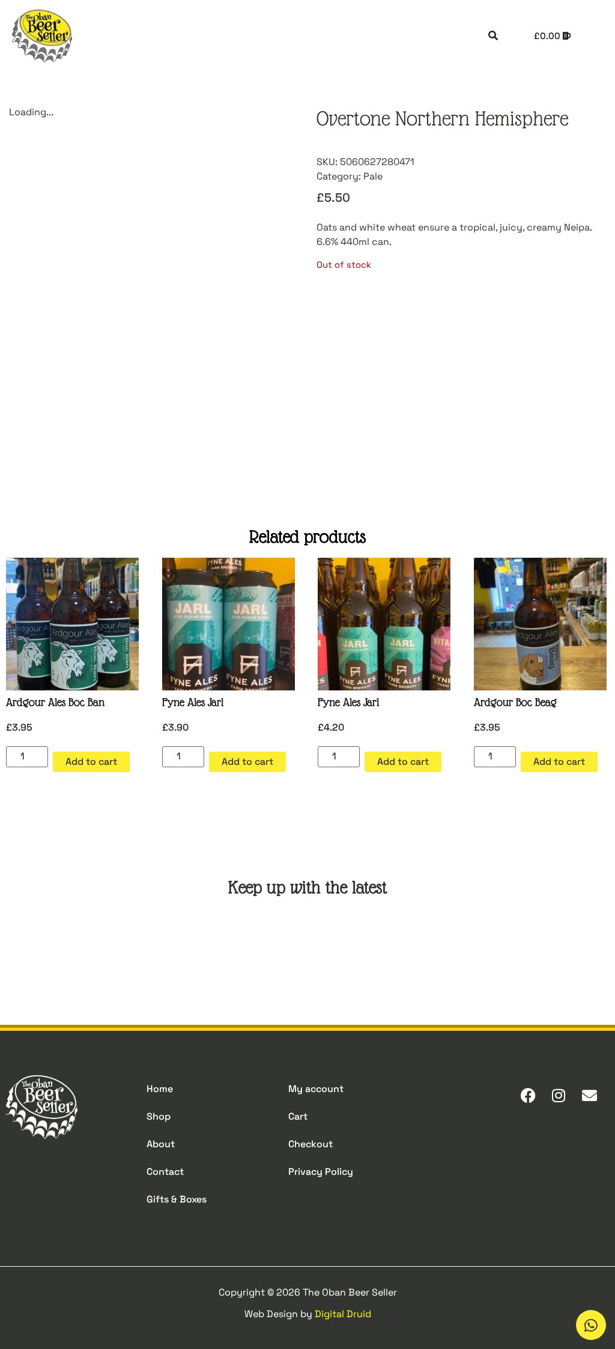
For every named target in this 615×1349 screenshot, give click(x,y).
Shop (159, 1116)
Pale (373, 176)
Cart (298, 1116)
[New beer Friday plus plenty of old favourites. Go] (53, 943)
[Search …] (493, 36)
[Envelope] (589, 1095)
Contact (165, 1171)
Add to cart (91, 761)
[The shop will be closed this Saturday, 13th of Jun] (358, 943)
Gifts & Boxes (177, 1199)
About (161, 1144)
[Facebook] (528, 1095)
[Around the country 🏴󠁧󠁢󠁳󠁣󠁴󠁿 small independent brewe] (459, 943)
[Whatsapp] (591, 1325)
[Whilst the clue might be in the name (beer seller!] (256, 943)
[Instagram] (558, 1095)
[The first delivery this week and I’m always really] (561, 943)
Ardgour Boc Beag (515, 702)
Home (160, 1088)
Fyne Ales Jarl (192, 702)
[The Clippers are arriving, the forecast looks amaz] (155, 943)
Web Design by (307, 1314)
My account (316, 1088)
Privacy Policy (320, 1171)
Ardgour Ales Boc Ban (55, 702)
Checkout (310, 1144)
